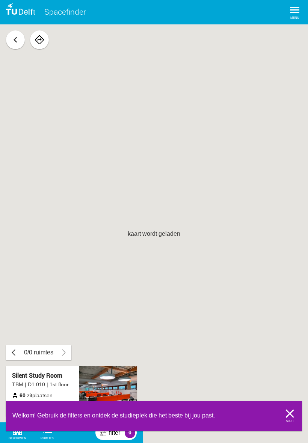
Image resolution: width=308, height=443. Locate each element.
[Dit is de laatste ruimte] (13, 352)
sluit (290, 421)
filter (123, 434)
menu (294, 18)
